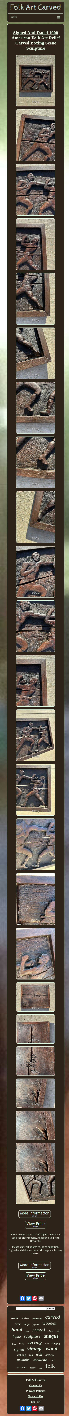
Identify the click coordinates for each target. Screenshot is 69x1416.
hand (16, 1329)
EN (33, 1401)
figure (17, 1337)
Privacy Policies (35, 1390)
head (27, 1332)
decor (14, 1344)
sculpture (32, 1336)
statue (25, 1318)
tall (52, 1360)
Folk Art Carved (35, 1379)
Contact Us (35, 1385)
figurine (36, 1324)
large (27, 1324)
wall (39, 1354)
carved (52, 1317)
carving (34, 1342)
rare (47, 1343)
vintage (35, 1348)
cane (18, 1324)
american (37, 1318)
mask (14, 1318)
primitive (23, 1360)
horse (40, 1368)
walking (21, 1354)
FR (38, 1401)
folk (50, 1366)
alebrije (49, 1354)
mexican (40, 1359)
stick (50, 1331)
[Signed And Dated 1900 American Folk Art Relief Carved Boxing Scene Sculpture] (35, 81)
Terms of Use (35, 1396)
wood (51, 1348)
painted (38, 1330)
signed (19, 1349)
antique (51, 1336)
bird (31, 1355)
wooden (49, 1323)
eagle (58, 1331)
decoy (32, 1367)
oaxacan (21, 1367)
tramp (21, 1343)
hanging (56, 1343)
